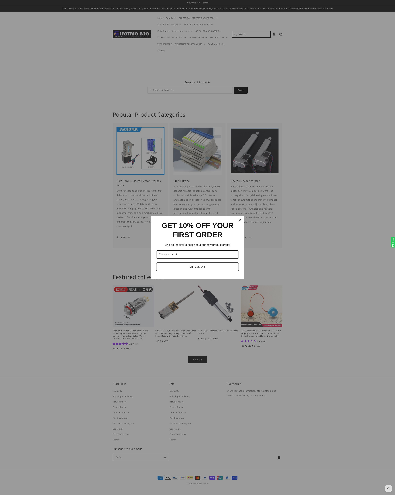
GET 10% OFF (197, 266)
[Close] (240, 219)
